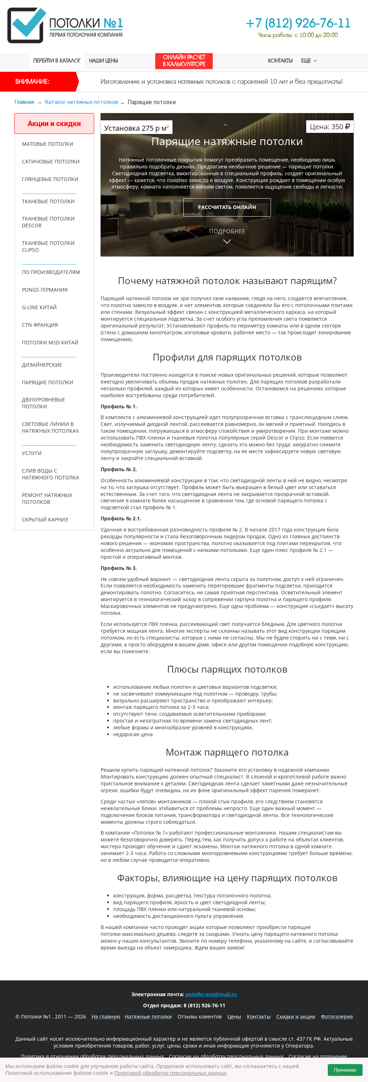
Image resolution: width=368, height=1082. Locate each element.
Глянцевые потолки (50, 179)
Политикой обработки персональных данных (170, 1072)
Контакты (280, 61)
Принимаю (345, 1070)
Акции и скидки (54, 123)
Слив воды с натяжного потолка (50, 474)
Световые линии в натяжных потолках (50, 427)
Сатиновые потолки (51, 161)
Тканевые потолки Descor (48, 222)
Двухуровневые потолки (43, 403)
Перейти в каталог (56, 61)
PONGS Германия (45, 289)
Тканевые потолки (48, 201)
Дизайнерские (42, 364)
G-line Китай (39, 307)
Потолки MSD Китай (50, 342)
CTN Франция (40, 324)
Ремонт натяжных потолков (47, 498)
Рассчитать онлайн (227, 207)
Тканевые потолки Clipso (48, 246)
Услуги (32, 453)
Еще (306, 61)
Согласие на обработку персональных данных (226, 1056)
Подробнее (227, 231)
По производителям (51, 272)
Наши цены (103, 61)
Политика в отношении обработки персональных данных (92, 1056)
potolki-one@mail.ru (211, 994)
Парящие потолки (47, 382)
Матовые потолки (47, 143)
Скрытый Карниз (45, 519)
